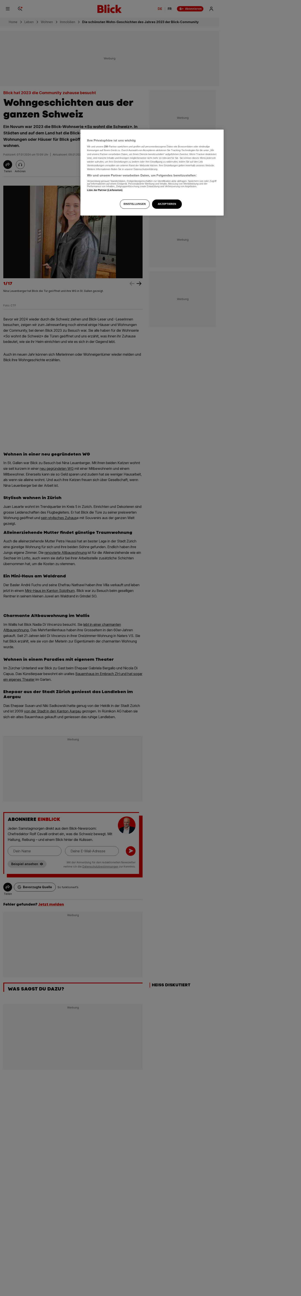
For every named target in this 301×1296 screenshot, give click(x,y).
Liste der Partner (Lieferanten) (105, 190)
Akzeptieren (167, 204)
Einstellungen (135, 204)
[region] (152, 173)
